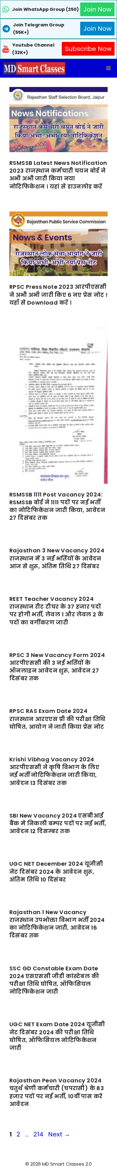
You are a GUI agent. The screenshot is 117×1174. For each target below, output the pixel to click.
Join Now (97, 9)
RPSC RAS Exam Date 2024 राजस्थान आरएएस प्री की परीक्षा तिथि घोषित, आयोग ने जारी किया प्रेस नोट (57, 718)
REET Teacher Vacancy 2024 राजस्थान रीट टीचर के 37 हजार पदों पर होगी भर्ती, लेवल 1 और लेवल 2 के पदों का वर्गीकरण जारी (56, 610)
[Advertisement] (59, 1161)
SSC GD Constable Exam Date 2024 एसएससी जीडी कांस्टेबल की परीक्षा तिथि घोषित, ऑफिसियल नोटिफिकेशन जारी (54, 980)
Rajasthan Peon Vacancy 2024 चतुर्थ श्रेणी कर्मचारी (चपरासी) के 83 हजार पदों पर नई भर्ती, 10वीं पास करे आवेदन (56, 1092)
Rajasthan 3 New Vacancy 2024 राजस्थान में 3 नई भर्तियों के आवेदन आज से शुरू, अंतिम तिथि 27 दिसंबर (56, 558)
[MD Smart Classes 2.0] (34, 68)
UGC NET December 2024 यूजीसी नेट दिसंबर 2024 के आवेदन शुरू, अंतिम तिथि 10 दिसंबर (56, 871)
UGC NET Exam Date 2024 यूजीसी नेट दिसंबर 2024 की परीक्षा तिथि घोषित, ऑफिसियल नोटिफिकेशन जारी (57, 1036)
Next (59, 1134)
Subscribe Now (88, 48)
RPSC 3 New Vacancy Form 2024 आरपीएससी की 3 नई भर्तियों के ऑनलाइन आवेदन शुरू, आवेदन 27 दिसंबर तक (57, 666)
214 (39, 1134)
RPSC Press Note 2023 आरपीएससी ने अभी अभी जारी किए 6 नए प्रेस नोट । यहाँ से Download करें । (58, 294)
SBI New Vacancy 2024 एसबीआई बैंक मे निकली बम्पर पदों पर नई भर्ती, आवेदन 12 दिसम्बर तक (57, 823)
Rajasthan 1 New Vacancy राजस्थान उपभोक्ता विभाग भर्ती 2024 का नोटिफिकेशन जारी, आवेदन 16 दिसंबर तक (57, 924)
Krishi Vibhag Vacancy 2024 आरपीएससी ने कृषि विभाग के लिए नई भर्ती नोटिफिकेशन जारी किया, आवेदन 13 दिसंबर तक (54, 771)
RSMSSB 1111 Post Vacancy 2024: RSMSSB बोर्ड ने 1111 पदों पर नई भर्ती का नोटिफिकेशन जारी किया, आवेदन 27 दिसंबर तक (57, 506)
